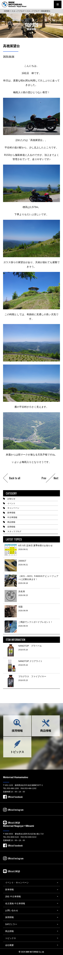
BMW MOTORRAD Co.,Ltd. (35, 951)
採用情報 (11, 527)
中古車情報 (12, 517)
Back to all (14, 478)
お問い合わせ (11, 910)
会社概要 (9, 945)
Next (56, 478)
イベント (11, 503)
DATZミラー (11, 924)
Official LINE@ (14, 822)
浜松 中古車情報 (13, 896)
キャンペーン (13, 508)
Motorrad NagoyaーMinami (18, 826)
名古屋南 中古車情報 (15, 903)
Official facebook (15, 796)
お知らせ (11, 499)
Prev (44, 478)
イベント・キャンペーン (17, 882)
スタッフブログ (14, 531)
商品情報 (11, 522)
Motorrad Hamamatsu (15, 777)
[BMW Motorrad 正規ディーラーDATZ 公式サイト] (14, 4)
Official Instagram (15, 809)
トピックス (17, 751)
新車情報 (11, 513)
